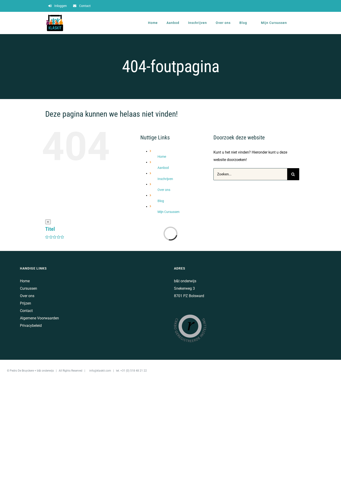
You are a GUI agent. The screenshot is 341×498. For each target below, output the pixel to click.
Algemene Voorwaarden (39, 318)
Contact (26, 310)
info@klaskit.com (100, 370)
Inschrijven (165, 179)
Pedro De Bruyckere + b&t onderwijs (32, 370)
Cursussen (28, 288)
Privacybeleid (31, 325)
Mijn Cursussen (169, 212)
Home (162, 156)
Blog (161, 201)
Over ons (164, 190)
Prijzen (25, 303)
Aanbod (163, 168)
